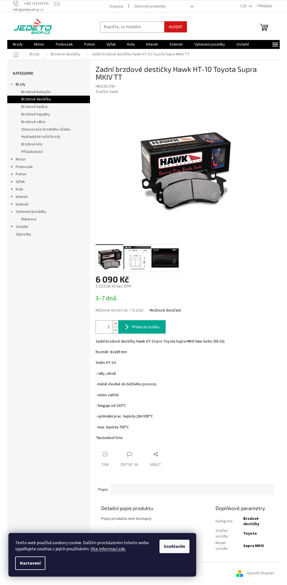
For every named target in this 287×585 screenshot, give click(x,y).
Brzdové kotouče (35, 92)
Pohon (21, 174)
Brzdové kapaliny (35, 114)
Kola (19, 189)
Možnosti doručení (165, 310)
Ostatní (22, 227)
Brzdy (21, 84)
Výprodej (23, 234)
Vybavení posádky (31, 211)
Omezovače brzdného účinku (45, 129)
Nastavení (30, 563)
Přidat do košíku (146, 326)
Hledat (175, 26)
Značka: (107, 92)
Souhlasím (174, 546)
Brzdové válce (33, 122)
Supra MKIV (253, 546)
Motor (21, 159)
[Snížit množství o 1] (115, 330)
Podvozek (24, 167)
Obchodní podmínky (150, 6)
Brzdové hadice (34, 107)
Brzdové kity (32, 144)
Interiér (22, 197)
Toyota (250, 533)
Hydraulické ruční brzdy (41, 137)
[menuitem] (17, 44)
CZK (243, 6)
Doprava (116, 6)
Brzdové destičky (36, 99)
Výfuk (20, 182)
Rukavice (28, 219)
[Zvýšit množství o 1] (115, 323)
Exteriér (22, 204)
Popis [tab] (103, 489)
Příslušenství (32, 152)
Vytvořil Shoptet (260, 573)
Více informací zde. (108, 549)
